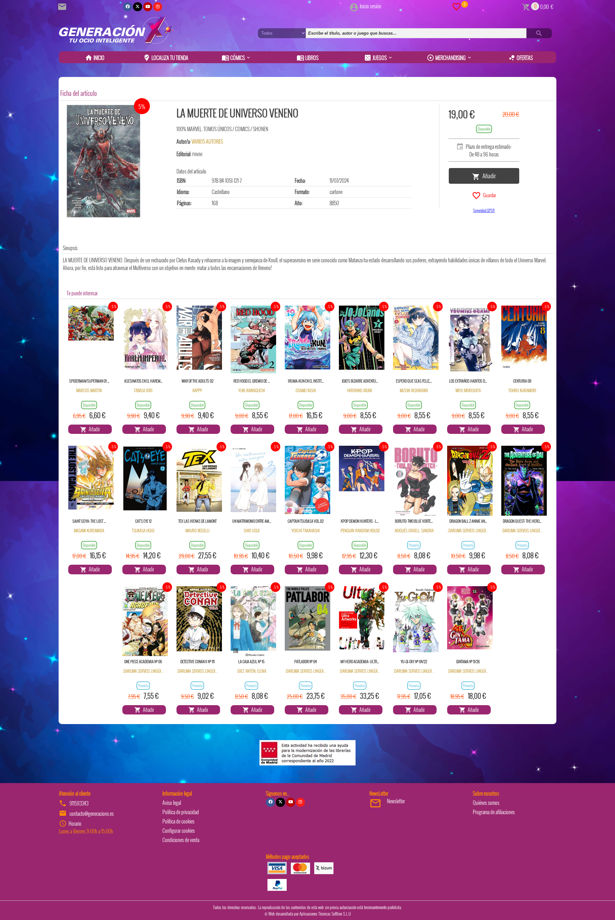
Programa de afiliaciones (494, 812)
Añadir (488, 175)
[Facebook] (127, 6)
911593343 (79, 803)
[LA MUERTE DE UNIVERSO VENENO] (103, 161)
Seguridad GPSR (484, 210)
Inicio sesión (370, 6)
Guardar (488, 194)
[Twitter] (137, 6)
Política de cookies (178, 821)
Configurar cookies (178, 830)
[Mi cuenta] (354, 6)
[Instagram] (157, 6)
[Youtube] (147, 6)
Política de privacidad (180, 812)
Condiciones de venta (180, 840)
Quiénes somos (486, 802)
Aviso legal (171, 802)
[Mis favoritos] (456, 6)
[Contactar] (63, 6)
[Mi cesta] (526, 6)
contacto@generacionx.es (92, 813)
